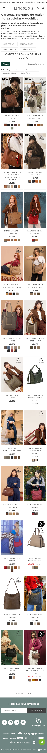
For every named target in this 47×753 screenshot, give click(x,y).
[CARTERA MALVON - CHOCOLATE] (12, 240)
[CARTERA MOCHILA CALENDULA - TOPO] (35, 263)
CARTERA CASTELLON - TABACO (12, 616)
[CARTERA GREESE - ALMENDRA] (15, 567)
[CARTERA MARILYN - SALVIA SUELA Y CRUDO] (12, 128)
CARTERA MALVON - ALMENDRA (12, 232)
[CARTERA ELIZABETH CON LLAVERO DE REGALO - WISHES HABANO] (12, 151)
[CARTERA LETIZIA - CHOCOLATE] (35, 151)
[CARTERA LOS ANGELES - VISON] (35, 537)
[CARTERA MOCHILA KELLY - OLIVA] (35, 95)
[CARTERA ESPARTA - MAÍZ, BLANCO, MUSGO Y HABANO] (33, 680)
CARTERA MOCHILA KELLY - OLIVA (35, 117)
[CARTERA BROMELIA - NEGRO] (8, 350)
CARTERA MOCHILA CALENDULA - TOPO (35, 286)
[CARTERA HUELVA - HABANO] (36, 513)
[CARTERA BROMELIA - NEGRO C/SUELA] (15, 350)
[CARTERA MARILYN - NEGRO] (8, 125)
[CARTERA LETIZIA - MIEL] (40, 181)
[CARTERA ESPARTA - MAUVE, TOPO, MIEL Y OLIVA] (35, 647)
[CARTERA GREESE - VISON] (8, 567)
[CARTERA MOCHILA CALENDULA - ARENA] (35, 294)
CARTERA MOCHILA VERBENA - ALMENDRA (12, 286)
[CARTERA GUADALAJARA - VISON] (12, 427)
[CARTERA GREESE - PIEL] (19, 567)
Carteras (8, 44)
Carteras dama (31, 70)
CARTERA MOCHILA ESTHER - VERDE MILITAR (35, 397)
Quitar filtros (25, 73)
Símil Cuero (9, 73)
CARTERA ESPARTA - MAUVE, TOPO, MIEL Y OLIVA (35, 670)
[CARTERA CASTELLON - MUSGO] (12, 623)
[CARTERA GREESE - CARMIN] (12, 537)
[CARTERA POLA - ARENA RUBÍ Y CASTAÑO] (35, 427)
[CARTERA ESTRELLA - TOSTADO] (17, 513)
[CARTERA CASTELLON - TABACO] (12, 593)
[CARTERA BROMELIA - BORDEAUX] (12, 350)
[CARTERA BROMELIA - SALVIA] (19, 347)
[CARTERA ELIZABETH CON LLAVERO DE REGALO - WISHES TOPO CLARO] (12, 186)
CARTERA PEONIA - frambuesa (35, 232)
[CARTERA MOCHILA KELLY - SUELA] (38, 125)
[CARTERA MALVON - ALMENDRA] (12, 210)
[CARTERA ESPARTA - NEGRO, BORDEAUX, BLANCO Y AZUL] (40, 680)
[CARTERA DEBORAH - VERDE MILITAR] (35, 317)
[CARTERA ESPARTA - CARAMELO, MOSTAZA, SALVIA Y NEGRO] (36, 680)
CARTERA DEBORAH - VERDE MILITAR (35, 339)
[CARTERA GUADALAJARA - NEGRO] (12, 457)
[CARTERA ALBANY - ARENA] (14, 677)
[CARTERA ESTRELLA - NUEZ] (14, 513)
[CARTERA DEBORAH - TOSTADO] (38, 347)
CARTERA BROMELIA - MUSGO (12, 339)
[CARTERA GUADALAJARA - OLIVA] (8, 457)
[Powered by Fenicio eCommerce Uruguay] (42, 750)
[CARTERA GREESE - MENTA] (12, 567)
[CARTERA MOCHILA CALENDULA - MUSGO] (38, 294)
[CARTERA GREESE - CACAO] (12, 570)
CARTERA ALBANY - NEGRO (12, 669)
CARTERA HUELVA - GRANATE (35, 506)
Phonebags (9, 49)
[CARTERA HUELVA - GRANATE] (35, 483)
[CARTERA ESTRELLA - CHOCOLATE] (12, 483)
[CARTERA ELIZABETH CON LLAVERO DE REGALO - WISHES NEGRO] (15, 186)
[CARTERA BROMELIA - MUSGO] (12, 317)
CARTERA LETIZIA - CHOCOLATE (35, 173)
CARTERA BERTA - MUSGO (12, 396)
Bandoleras (26, 44)
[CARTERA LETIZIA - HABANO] (36, 181)
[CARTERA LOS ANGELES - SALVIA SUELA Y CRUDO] (36, 567)
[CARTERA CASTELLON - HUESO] (15, 623)
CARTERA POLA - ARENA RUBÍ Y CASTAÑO (35, 450)
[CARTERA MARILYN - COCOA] (15, 125)
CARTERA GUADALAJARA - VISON (12, 449)
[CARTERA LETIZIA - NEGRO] (33, 181)
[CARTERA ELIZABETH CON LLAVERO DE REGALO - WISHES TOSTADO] (8, 186)
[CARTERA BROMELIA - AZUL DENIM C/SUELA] (8, 347)
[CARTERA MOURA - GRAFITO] (35, 593)
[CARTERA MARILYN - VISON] (19, 125)
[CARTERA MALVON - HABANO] (8, 240)
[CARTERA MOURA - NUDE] (35, 623)
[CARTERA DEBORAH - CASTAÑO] (35, 347)
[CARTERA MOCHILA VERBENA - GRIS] (17, 294)
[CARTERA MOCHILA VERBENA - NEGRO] (14, 294)
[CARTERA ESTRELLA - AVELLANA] (10, 513)
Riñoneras (28, 49)
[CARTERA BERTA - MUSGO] (12, 374)
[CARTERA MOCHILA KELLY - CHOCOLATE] (35, 125)
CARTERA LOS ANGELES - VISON (35, 559)
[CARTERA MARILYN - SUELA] (12, 95)
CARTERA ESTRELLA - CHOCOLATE (12, 506)
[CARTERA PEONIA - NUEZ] (36, 240)
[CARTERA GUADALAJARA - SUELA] (15, 457)
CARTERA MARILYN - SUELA (12, 117)
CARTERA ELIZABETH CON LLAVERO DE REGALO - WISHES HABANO (12, 176)
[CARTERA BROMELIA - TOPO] (15, 347)
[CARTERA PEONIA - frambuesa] (35, 210)
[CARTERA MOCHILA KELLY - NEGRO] (31, 125)
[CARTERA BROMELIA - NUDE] (12, 347)
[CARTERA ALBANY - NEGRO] (12, 647)
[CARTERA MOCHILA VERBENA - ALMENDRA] (12, 263)
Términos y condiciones (28, 750)
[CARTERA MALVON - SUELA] (15, 240)
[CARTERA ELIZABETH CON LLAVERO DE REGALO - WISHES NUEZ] (19, 186)
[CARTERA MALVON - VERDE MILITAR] (19, 240)
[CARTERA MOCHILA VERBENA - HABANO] (10, 294)
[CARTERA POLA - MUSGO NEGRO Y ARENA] (36, 460)
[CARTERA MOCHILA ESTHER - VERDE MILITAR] (35, 374)
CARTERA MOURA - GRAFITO (35, 616)
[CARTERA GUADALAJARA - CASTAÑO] (19, 457)
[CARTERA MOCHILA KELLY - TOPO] (41, 125)
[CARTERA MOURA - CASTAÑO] (38, 623)
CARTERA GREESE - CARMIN (12, 559)
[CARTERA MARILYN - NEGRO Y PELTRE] (12, 125)
